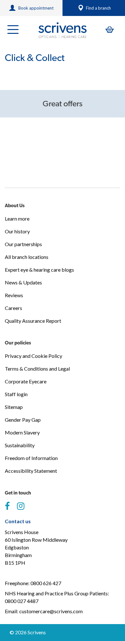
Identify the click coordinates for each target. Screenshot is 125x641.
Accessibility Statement (31, 471)
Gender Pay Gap (23, 420)
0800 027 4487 (21, 601)
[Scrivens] (62, 30)
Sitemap (14, 407)
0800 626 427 (45, 583)
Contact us (18, 521)
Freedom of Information (31, 458)
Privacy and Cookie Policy (33, 356)
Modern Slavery (22, 432)
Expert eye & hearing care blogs (39, 270)
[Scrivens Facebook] (7, 506)
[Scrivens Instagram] (20, 506)
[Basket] (109, 30)
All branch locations (26, 257)
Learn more (17, 218)
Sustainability (20, 445)
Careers (13, 308)
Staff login (16, 394)
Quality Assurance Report (33, 321)
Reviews (14, 295)
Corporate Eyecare (25, 381)
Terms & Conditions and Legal (37, 369)
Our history (17, 231)
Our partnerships (23, 244)
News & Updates (23, 282)
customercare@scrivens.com (51, 611)
